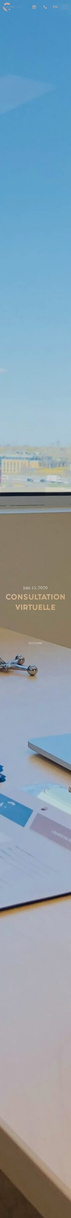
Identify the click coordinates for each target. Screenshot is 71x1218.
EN (55, 7)
